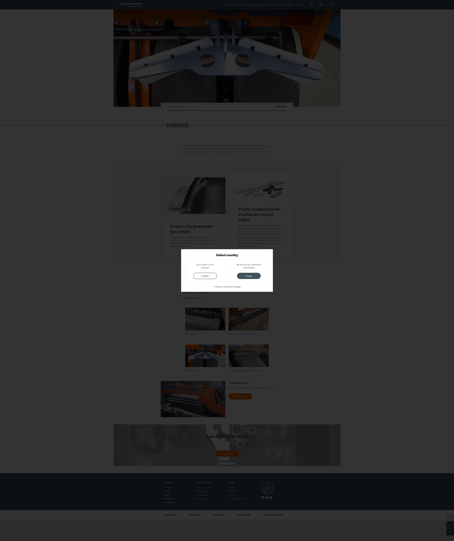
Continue (205, 276)
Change (249, 276)
